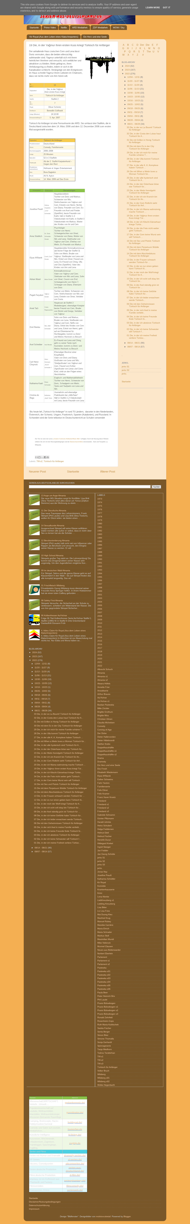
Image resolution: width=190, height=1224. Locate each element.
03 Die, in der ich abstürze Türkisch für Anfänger (56, 835)
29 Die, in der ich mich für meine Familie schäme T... (142, 154)
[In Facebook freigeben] (44, 457)
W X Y (128, 55)
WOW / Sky (119, 27)
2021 (99, 662)
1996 (99, 580)
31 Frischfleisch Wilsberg (53, 585)
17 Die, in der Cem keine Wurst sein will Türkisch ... (58, 780)
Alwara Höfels (103, 683)
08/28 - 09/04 (134, 120)
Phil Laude (102, 1000)
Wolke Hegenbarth (106, 1085)
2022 (127, 74)
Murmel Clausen (105, 946)
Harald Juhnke (104, 822)
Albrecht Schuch (105, 669)
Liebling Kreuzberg (106, 904)
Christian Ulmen (104, 719)
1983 (99, 534)
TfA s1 (100, 1056)
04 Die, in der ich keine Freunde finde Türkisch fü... (142, 317)
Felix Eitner (102, 790)
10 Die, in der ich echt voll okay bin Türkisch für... (57, 808)
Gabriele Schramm (106, 815)
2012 (99, 630)
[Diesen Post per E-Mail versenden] (36, 457)
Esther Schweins (105, 779)
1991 (99, 563)
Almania (101, 673)
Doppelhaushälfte (105, 747)
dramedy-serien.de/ (75, 1155)
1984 (99, 538)
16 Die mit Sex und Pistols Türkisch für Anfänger (56, 784)
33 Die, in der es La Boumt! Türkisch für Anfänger (57, 714)
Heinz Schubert (104, 826)
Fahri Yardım (103, 783)
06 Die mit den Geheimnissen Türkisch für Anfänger (141, 305)
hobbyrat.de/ (75, 1122)
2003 (99, 598)
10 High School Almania (52, 555)
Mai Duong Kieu (104, 914)
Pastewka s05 (103, 985)
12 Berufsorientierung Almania (55, 540)
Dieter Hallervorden (106, 737)
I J (134, 48)
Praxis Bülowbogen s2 (107, 1010)
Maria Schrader (104, 932)
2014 (99, 637)
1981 (99, 527)
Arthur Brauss (103, 694)
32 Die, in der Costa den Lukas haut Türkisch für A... (58, 718)
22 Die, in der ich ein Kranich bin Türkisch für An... (142, 198)
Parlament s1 (103, 961)
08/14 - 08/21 (134, 343)
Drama (100, 758)
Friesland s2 (103, 808)
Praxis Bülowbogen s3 (107, 1014)
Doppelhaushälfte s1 (107, 751)
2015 (99, 641)
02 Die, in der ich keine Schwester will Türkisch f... (143, 330)
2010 (99, 623)
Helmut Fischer (104, 836)
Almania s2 (102, 680)
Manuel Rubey (104, 921)
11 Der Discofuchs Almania (53, 510)
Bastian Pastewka (105, 705)
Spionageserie (104, 1046)
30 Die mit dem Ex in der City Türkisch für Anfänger (140, 147)
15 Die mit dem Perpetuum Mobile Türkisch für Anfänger (143, 248)
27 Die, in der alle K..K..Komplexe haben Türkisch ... (142, 166)
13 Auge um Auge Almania (53, 495)
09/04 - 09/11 (133, 116)
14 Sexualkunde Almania (52, 525)
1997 (99, 584)
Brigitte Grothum (105, 712)
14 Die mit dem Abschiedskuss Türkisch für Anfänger (141, 254)
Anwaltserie (102, 691)
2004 (99, 602)
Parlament (102, 957)
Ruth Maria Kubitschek (108, 1025)
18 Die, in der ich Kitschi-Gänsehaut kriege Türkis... (58, 772)
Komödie (101, 886)
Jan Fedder (102, 850)
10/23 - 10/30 (134, 97)
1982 (99, 531)
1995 (99, 577)
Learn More (153, 7)
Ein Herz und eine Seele (95, 36)
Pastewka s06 (103, 989)
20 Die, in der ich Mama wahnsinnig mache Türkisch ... (143, 210)
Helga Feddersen (105, 829)
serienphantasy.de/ (75, 1180)
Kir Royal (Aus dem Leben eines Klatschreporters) (54, 36)
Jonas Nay (102, 872)
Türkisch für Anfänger (54, 461)
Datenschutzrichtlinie (76, 442)
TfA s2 (39, 461)
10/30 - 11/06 (133, 93)
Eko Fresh (102, 769)
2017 (99, 648)
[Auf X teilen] (42, 457)
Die (147, 45)
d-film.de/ (75, 1175)
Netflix (64, 27)
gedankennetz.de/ (75, 1102)
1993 (99, 570)
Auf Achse (102, 698)
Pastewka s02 (103, 975)
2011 (99, 627)
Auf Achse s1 (103, 701)
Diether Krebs (103, 744)
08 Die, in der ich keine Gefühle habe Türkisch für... (141, 292)
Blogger (127, 1216)
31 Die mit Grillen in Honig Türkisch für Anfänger (56, 722)
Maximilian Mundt (105, 939)
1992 (99, 566)
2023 (127, 70)
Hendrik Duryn (104, 840)
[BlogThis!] (39, 457)
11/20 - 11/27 (133, 81)
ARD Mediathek (80, 27)
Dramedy (101, 762)
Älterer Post (107, 471)
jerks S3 (101, 865)
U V (156, 51)
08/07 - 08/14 (134, 347)
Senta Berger (103, 1032)
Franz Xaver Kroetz (106, 797)
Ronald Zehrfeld (105, 1017)
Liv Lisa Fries (103, 911)
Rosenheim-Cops (105, 1021)
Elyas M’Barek (104, 776)
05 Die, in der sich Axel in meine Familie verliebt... (142, 311)
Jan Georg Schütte (106, 854)
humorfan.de (75, 1129)
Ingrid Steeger (104, 847)
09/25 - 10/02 (134, 104)
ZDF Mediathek (100, 27)
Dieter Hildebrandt (105, 740)
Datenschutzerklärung (39, 1205)
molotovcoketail (103, 1216)
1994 (99, 573)
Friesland (101, 801)
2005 (99, 605)
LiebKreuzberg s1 (105, 900)
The (149, 51)
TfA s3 (100, 1064)
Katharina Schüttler (106, 879)
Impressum (34, 1209)
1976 (99, 509)
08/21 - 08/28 (134, 124)
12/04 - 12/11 (133, 77)
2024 (127, 66)
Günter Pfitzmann (105, 818)
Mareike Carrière (105, 925)
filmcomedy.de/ (74, 1186)
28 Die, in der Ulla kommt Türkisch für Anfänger (56, 733)
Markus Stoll (103, 936)
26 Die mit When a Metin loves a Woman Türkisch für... (142, 172)
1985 (99, 541)
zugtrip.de (74, 1143)
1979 (99, 520)
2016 (99, 644)
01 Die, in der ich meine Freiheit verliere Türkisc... (142, 336)
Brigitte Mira (103, 715)
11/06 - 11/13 (133, 89)
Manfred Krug (103, 918)
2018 (99, 651)
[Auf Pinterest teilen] (47, 457)
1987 (99, 548)
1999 (99, 591)
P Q (127, 51)
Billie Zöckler (103, 708)
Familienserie (103, 786)
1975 (99, 506)
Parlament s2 (103, 964)
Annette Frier (103, 687)
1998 (99, 587)
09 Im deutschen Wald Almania (55, 570)
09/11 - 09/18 (133, 112)
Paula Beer (102, 992)
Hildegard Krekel (105, 843)
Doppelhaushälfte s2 (107, 754)
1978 (99, 517)
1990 (99, 559)
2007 (99, 612)
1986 (99, 545)
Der (142, 45)
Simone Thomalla (105, 1039)
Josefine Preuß (104, 875)
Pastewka (101, 968)
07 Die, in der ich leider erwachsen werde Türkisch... (143, 299)
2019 (99, 655)
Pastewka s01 (103, 971)
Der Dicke (102, 733)
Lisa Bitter (102, 907)
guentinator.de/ (74, 1112)
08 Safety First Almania (52, 600)
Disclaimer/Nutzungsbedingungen (45, 1202)
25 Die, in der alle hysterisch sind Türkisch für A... (142, 179)
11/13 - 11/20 (133, 85)
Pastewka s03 (103, 978)
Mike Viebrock (104, 943)
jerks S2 (125, 370)
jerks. (124, 374)
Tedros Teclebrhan (106, 1053)
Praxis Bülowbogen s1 (107, 1007)
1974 (99, 502)
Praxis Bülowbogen (106, 1003)
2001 (99, 595)
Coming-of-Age (104, 730)
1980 (99, 524)
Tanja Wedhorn (104, 1049)
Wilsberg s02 (103, 1081)
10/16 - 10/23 (134, 100)
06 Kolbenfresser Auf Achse (54, 615)
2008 (99, 616)
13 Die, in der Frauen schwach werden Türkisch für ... (141, 261)
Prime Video (50, 27)
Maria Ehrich (103, 928)
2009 (99, 620)
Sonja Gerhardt (104, 1042)
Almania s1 (102, 676)
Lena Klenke (103, 897)
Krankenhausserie (105, 889)
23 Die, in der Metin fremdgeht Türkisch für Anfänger (141, 191)
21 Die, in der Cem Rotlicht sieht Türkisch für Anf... (142, 204)
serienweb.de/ (75, 1190)
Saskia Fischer (104, 1028)
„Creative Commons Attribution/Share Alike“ (66, 439)
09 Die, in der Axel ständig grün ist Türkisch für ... (57, 812)
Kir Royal (101, 882)
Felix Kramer (103, 794)
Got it (166, 7)
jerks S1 (125, 367)
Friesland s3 (103, 811)
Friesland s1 (103, 804)
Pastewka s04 (103, 982)
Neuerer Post (37, 471)
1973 (99, 499)
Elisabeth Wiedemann (107, 772)
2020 (99, 659)
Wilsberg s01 (103, 1078)
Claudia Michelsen (106, 723)
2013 (99, 634)
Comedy (101, 726)
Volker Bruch (103, 1071)
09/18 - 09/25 (134, 108)
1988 (99, 552)
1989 (99, 556)
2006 (99, 609)
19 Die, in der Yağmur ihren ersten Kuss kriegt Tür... (143, 217)
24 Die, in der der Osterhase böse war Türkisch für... (143, 185)
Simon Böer (102, 1035)
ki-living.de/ (74, 1134)
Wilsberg (101, 1074)
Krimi (99, 893)
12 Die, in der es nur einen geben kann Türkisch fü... (142, 267)
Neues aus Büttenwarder (109, 950)
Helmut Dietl (103, 833)
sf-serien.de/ (75, 1159)
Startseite (34, 27)
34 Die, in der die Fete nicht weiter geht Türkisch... (143, 229)
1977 (99, 513)
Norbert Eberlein (105, 953)
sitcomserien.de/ (75, 1163)
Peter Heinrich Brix (106, 996)
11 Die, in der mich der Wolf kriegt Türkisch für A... (143, 273)
